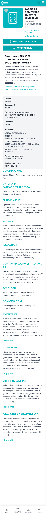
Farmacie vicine (11, 89)
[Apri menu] (43, 2)
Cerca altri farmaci (13, 86)
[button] (1, 1)
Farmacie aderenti (28, 89)
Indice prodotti (29, 86)
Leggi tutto (9, 340)
